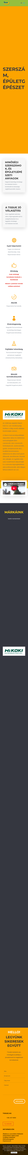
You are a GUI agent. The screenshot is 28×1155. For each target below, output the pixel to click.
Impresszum (7, 1141)
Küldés (19, 1101)
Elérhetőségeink (8, 1139)
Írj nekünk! (8, 1124)
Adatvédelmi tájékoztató (11, 1135)
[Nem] (26, 1149)
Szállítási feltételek (9, 1137)
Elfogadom (14, 1152)
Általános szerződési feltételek (13, 1134)
